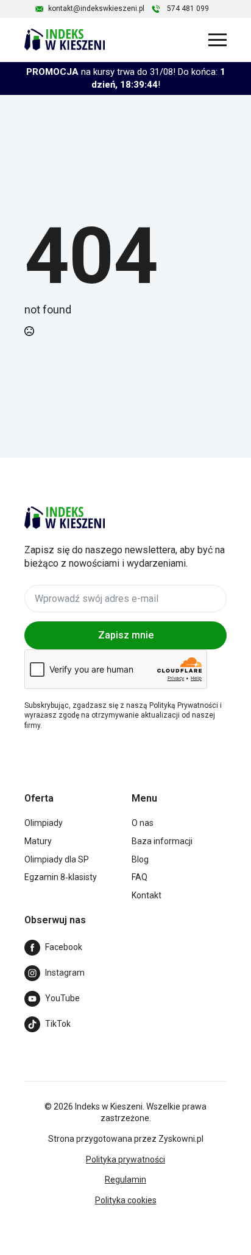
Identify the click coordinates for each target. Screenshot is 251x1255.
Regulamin (125, 1179)
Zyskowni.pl (180, 1139)
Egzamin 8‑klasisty (60, 877)
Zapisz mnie (126, 635)
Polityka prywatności (125, 1159)
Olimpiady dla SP (56, 859)
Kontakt (146, 895)
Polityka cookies (126, 1200)
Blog (140, 859)
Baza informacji (162, 841)
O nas (143, 823)
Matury (38, 841)
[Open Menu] (217, 39)
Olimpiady (43, 823)
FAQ (139, 877)
